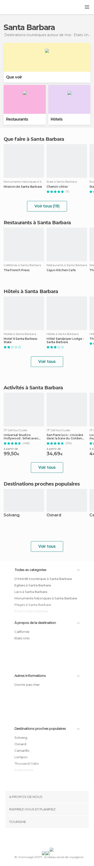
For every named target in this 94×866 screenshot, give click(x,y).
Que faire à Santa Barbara (34, 139)
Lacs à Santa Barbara (30, 592)
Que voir (14, 77)
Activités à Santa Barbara (33, 387)
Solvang (12, 515)
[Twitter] (45, 838)
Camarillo (21, 750)
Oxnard (54, 515)
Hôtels (56, 119)
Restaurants (17, 119)
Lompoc (21, 757)
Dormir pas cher (27, 684)
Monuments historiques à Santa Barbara (45, 598)
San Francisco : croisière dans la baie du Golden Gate (65, 436)
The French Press (17, 270)
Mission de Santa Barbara (23, 186)
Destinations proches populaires (42, 483)
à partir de (11, 448)
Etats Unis (21, 638)
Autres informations (30, 676)
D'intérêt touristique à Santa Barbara (43, 579)
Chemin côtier (57, 186)
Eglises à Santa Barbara (32, 585)
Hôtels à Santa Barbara (31, 291)
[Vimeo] (52, 838)
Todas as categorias (30, 570)
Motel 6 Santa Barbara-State (21, 340)
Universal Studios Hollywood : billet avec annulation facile (21, 436)
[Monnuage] (16, 7)
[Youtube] (58, 838)
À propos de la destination (35, 623)
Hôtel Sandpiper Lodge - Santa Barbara (65, 340)
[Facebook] (39, 838)
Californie (21, 632)
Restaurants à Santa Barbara (37, 222)
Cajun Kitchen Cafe (61, 270)
